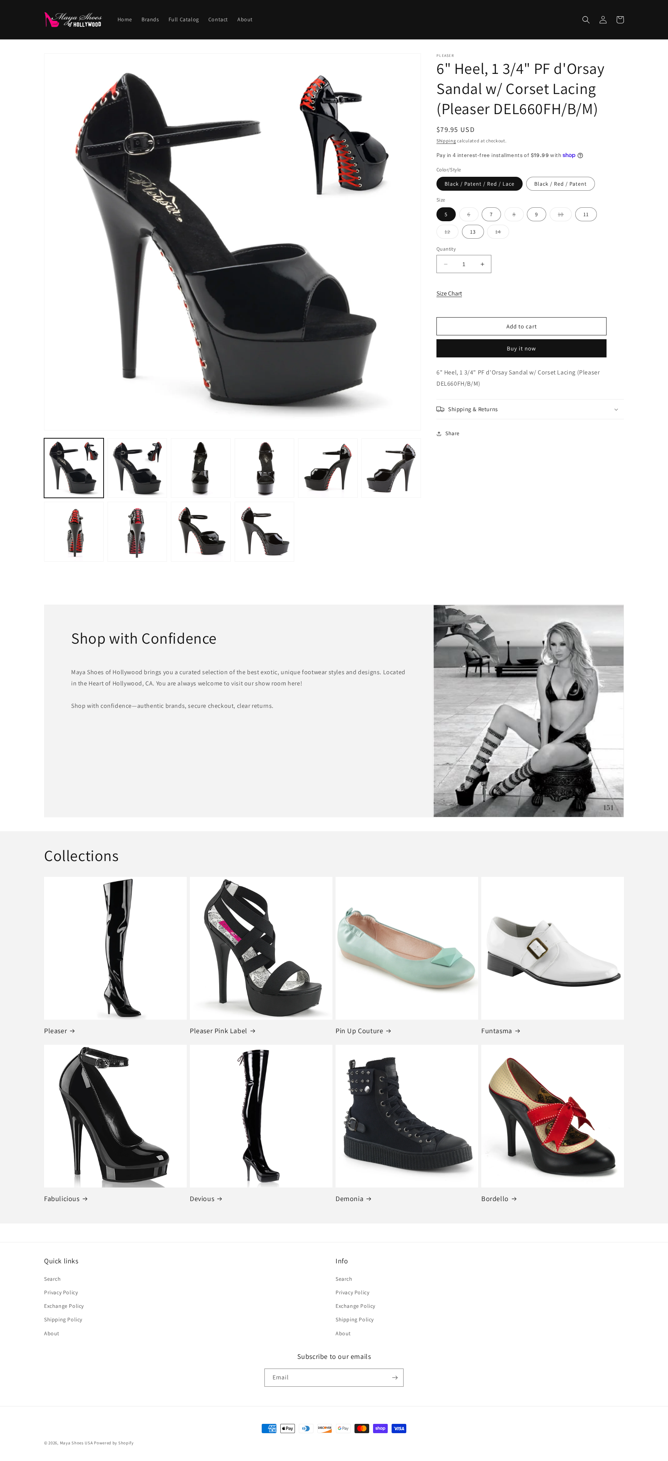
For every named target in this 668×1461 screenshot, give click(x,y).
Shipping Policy (63, 1319)
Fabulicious (62, 1198)
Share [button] (452, 433)
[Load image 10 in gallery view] (264, 531)
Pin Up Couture (359, 1030)
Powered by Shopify (114, 1443)
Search (52, 1278)
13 (473, 231)
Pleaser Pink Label (218, 1030)
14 (502, 233)
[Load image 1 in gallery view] (74, 468)
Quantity (446, 249)
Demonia (349, 1198)
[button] (586, 19)
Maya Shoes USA (76, 1443)
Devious (202, 1198)
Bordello (495, 1198)
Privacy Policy (61, 1292)
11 (586, 214)
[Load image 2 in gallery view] (137, 468)
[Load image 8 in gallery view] (137, 531)
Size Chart (449, 293)
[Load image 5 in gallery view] (328, 468)
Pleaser (55, 1030)
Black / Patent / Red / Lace (480, 183)
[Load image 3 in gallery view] (200, 468)
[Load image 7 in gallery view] (74, 531)
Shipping (446, 141)
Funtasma (496, 1030)
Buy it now (521, 348)
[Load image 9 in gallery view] (200, 531)
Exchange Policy (64, 1305)
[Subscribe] (394, 1378)
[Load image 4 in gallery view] (264, 468)
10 (565, 215)
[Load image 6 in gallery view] (391, 468)
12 (451, 233)
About (52, 1333)
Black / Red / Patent (560, 183)
